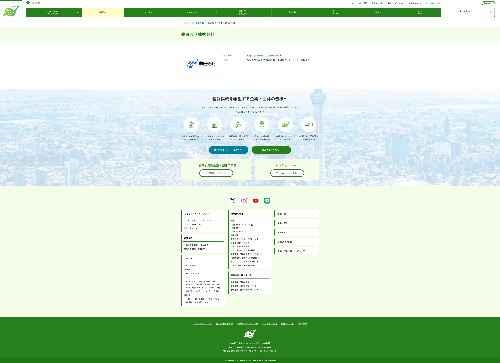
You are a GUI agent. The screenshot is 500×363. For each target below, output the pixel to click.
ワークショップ (191, 281)
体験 (200, 281)
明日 (192, 273)
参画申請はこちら (270, 149)
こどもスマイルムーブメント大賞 (244, 239)
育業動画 (235, 228)
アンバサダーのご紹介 (193, 224)
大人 (206, 302)
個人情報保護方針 (224, 323)
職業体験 (234, 235)
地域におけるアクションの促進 (244, 258)
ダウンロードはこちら (286, 173)
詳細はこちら (215, 173)
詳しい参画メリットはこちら (228, 149)
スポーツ (189, 284)
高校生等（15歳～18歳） (194, 302)
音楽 (213, 281)
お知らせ (281, 232)
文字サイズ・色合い (396, 3)
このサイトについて (202, 323)
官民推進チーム (190, 228)
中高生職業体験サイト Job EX (196, 245)
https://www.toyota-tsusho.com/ (263, 55)
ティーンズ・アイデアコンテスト (244, 261)
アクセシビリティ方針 (247, 323)
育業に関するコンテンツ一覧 (242, 225)
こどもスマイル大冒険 (240, 246)
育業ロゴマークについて (241, 231)
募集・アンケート (285, 223)
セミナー (209, 291)
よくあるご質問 (360, 3)
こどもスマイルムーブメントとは (198, 220)
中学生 (216, 299)
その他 (216, 291)
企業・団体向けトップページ (291, 251)
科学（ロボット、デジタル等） (203, 288)
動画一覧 (281, 213)
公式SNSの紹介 (284, 241)
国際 (218, 284)
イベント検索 (189, 265)
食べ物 (188, 288)
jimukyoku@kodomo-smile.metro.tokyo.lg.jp (253, 347)
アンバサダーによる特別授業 (243, 250)
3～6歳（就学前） (199, 299)
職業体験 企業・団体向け (194, 248)
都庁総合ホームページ (418, 3)
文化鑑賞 (207, 281)
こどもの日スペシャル (240, 242)
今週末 (198, 273)
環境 (218, 288)
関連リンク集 (377, 3)
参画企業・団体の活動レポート (244, 286)
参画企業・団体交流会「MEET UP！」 (247, 254)
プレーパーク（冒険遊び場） (204, 284)
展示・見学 (189, 291)
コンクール (200, 291)
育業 (233, 220)
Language (488, 3)
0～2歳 (188, 299)
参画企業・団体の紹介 (240, 282)
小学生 (209, 299)
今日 (187, 273)
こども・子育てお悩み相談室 (243, 265)
